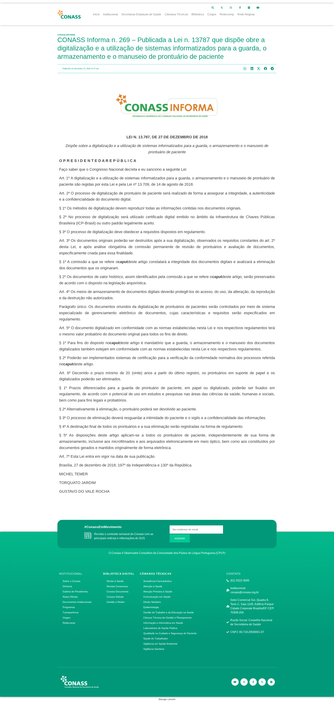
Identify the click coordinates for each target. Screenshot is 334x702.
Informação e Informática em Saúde (163, 622)
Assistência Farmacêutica (157, 581)
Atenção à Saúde (152, 586)
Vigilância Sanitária (153, 649)
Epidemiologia (151, 607)
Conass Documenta (117, 591)
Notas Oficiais (70, 596)
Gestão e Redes (116, 602)
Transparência (70, 612)
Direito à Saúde (115, 581)
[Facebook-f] (240, 7)
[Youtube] (258, 7)
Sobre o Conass (71, 581)
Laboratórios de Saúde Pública (160, 628)
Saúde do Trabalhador (155, 638)
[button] (245, 68)
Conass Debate (115, 596)
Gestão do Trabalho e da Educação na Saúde (168, 612)
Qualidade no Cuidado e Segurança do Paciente (170, 633)
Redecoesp (69, 622)
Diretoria (67, 586)
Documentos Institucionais (77, 602)
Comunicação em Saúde (156, 596)
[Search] (212, 7)
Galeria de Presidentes (75, 591)
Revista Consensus (117, 586)
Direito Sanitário (152, 602)
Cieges (66, 617)
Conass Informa (66, 35)
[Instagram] (230, 7)
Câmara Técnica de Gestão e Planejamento (167, 617)
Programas (69, 607)
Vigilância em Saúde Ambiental (160, 643)
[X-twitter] (221, 7)
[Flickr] (249, 7)
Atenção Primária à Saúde (157, 591)
